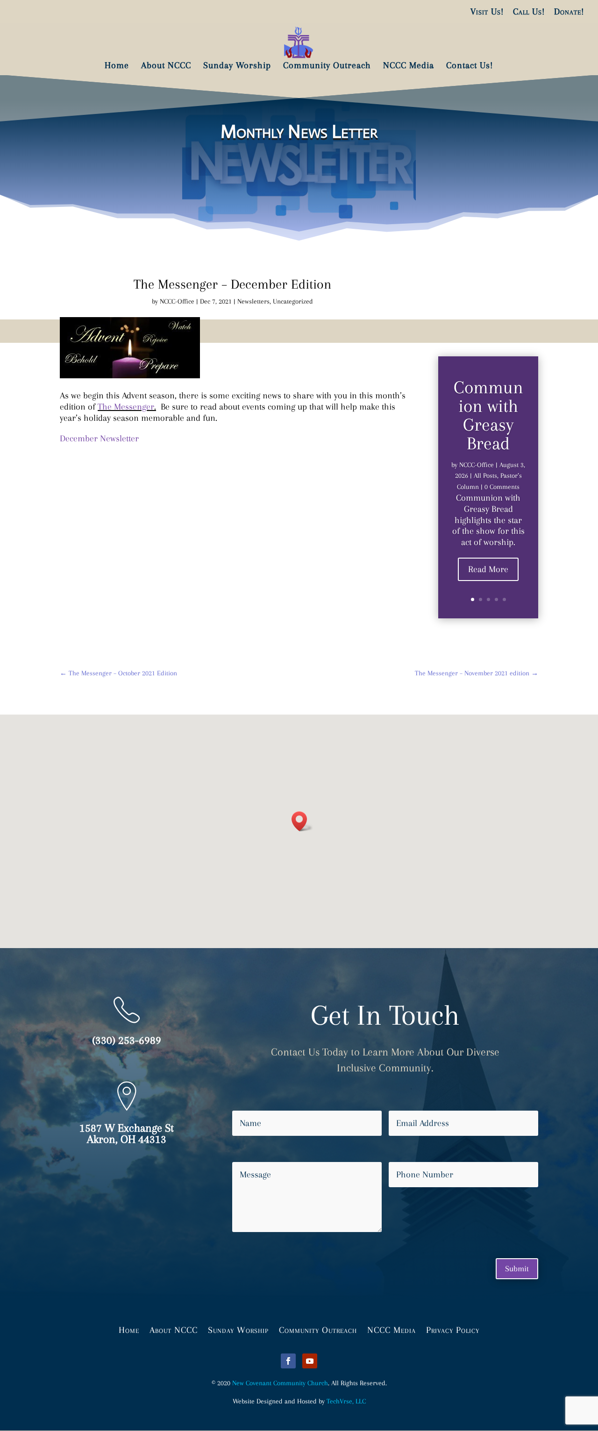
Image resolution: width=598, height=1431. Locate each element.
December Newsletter (99, 438)
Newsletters (253, 301)
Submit (517, 1268)
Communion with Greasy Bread (488, 415)
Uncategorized (293, 301)
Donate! (569, 12)
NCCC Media (391, 1329)
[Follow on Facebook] (288, 1360)
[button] (302, 821)
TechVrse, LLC (346, 1401)
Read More (488, 569)
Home (129, 1329)
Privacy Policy (452, 1329)
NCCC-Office (177, 301)
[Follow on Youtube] (309, 1360)
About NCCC (174, 1329)
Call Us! (529, 12)
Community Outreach (318, 1329)
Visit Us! (487, 12)
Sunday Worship (238, 1329)
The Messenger (126, 407)
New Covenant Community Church (280, 1383)
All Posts (485, 475)
